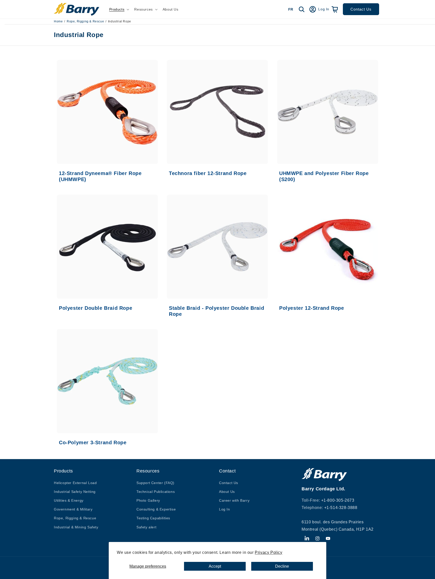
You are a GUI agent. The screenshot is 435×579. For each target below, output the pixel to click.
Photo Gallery (148, 500)
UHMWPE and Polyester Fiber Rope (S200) (324, 176)
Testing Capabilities (153, 518)
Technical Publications (155, 492)
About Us (227, 492)
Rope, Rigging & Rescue (85, 21)
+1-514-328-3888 (340, 507)
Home (58, 21)
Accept (215, 566)
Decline (282, 566)
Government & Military (73, 509)
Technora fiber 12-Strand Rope (207, 173)
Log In (224, 509)
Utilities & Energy (69, 500)
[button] (118, 9)
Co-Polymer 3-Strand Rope (92, 443)
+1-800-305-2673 (337, 500)
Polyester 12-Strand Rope (311, 308)
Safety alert (146, 527)
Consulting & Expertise (156, 509)
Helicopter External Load (75, 483)
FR (290, 9)
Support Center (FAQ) (155, 483)
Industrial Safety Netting (75, 492)
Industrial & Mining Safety (76, 527)
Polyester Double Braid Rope (95, 308)
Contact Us (361, 9)
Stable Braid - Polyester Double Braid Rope (216, 311)
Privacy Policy (268, 552)
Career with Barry (234, 500)
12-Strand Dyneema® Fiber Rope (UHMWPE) (100, 176)
